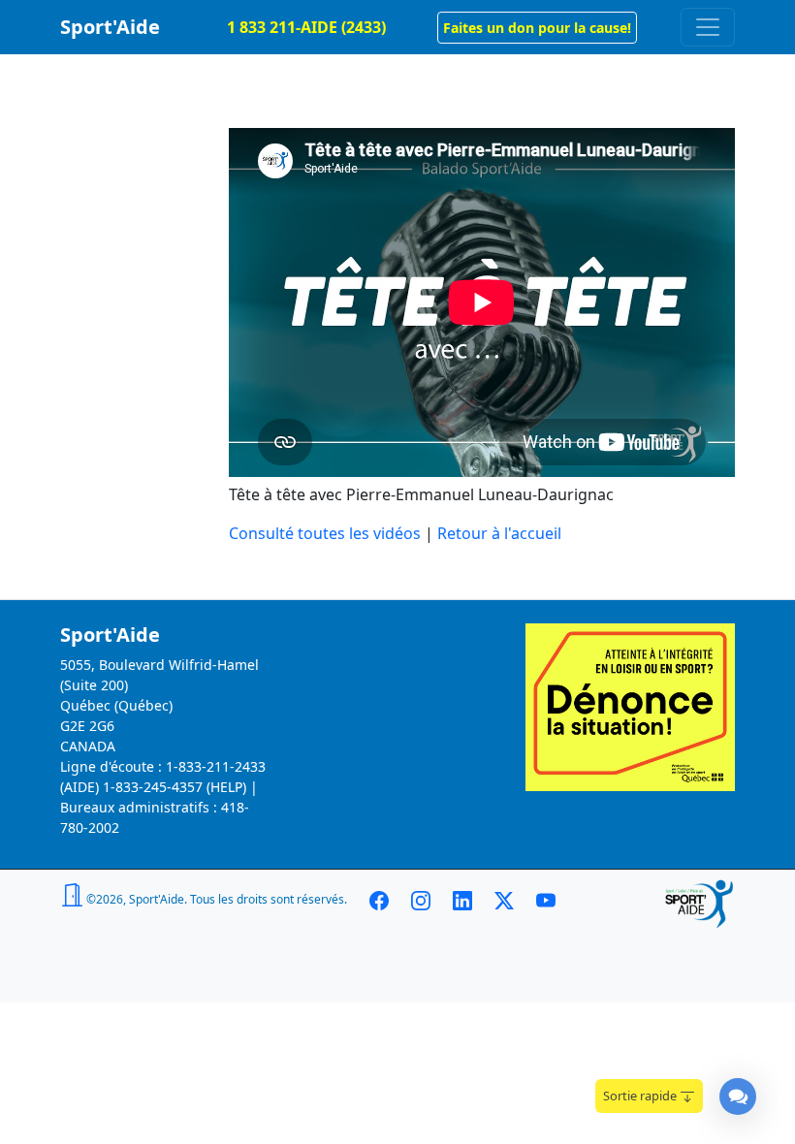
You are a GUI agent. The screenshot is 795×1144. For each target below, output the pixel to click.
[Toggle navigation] (708, 27)
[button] (537, 28)
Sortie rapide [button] (641, 1095)
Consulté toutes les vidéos (325, 533)
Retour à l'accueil (499, 533)
